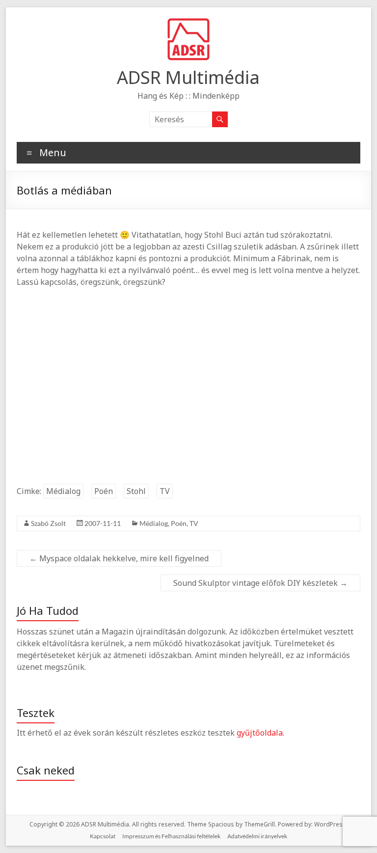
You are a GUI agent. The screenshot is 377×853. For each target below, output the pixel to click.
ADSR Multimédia (188, 77)
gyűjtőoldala (260, 732)
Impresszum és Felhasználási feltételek (171, 836)
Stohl (136, 491)
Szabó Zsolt (48, 523)
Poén (103, 491)
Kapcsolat (102, 836)
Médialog (63, 491)
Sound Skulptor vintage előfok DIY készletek (260, 583)
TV (165, 491)
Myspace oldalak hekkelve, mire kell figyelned (119, 558)
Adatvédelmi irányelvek (257, 836)
